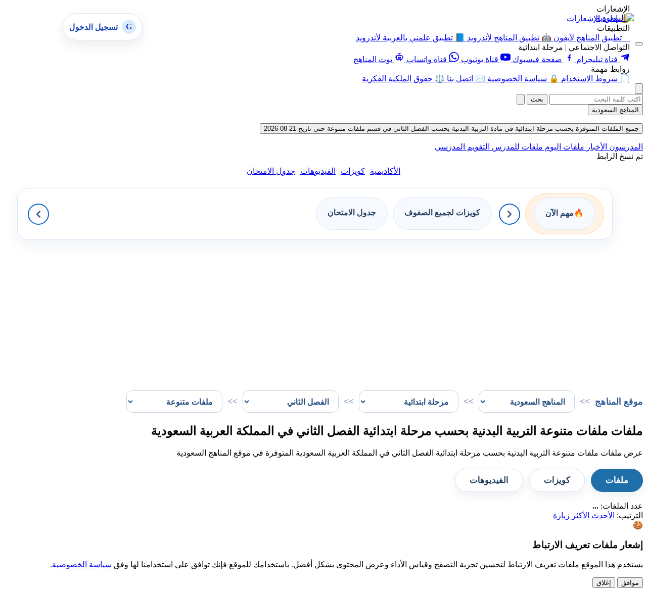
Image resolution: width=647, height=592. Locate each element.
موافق (630, 582)
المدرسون (625, 146)
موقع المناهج (619, 402)
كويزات (353, 171)
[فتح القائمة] (639, 43)
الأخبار (595, 146)
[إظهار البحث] (639, 88)
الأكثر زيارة (571, 515)
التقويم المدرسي (462, 146)
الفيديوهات (318, 171)
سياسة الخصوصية (82, 564)
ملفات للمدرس (516, 146)
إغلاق (603, 582)
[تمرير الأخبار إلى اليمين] (509, 214)
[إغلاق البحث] (521, 99)
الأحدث (603, 515)
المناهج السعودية (615, 110)
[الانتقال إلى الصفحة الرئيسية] (615, 18)
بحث (537, 99)
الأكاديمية (385, 171)
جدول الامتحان (271, 171)
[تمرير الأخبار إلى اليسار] (38, 214)
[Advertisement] (339, 310)
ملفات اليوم (563, 146)
